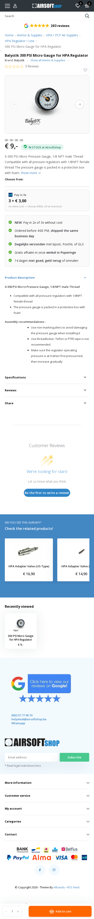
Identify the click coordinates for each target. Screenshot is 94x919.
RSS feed (73, 887)
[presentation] (14, 104)
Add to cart (63, 911)
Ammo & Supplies (29, 35)
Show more (29, 173)
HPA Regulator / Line (19, 41)
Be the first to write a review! (47, 493)
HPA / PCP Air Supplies (62, 35)
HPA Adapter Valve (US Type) (29, 566)
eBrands (59, 887)
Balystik (19, 60)
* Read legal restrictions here (23, 766)
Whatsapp (18, 723)
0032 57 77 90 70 (21, 715)
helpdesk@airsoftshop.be (25, 719)
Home (9, 35)
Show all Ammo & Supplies (47, 60)
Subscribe (74, 757)
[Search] (87, 16)
